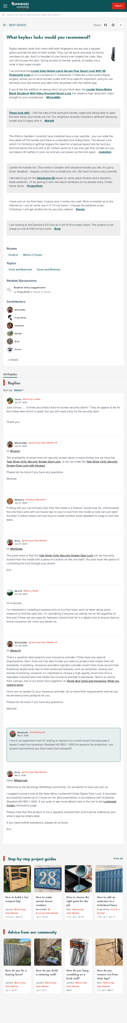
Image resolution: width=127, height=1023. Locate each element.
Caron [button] (18, 399)
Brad (57, 228)
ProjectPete (35, 185)
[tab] (10, 374)
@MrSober (16, 548)
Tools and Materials (20, 270)
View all (118, 859)
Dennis (80, 209)
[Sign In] (118, 6)
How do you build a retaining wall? (47, 972)
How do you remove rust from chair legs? (107, 974)
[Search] (3, 14)
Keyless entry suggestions (29, 288)
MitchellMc (53, 97)
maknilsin (105, 151)
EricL (68, 910)
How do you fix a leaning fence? (16, 972)
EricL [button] (18, 540)
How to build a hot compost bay (16, 899)
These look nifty (19, 112)
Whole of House (32, 255)
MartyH (49, 120)
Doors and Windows (48, 270)
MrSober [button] (19, 499)
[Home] (4, 25)
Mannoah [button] (22, 732)
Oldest (18, 390)
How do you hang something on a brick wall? (77, 974)
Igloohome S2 (46, 178)
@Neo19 (15, 650)
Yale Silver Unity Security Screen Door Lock (34, 461)
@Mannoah (21, 780)
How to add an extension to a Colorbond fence (107, 901)
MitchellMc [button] (21, 443)
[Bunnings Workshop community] (20, 6)
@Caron (15, 451)
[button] (113, 54)
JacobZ (9, 910)
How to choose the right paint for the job (77, 901)
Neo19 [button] (18, 591)
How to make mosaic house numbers (44, 901)
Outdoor (13, 255)
